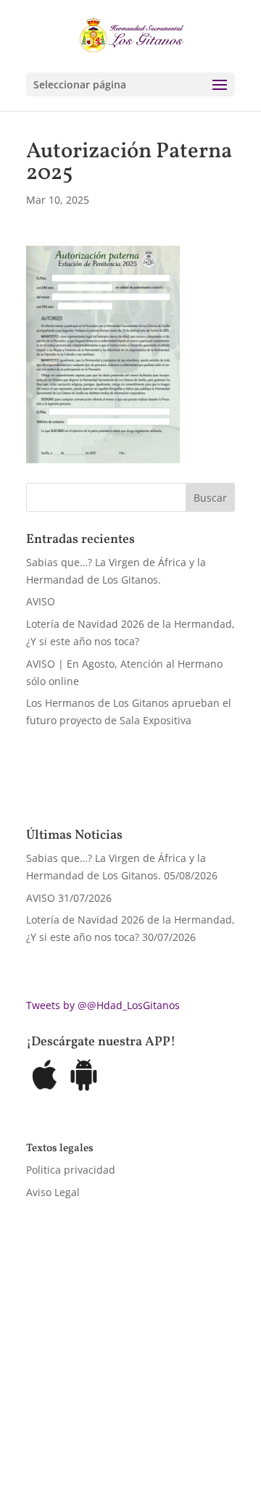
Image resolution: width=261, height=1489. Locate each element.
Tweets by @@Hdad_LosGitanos (103, 1005)
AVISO (40, 601)
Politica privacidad (70, 1170)
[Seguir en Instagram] (95, 1413)
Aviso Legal (53, 1192)
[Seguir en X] (66, 1413)
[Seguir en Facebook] (37, 1413)
